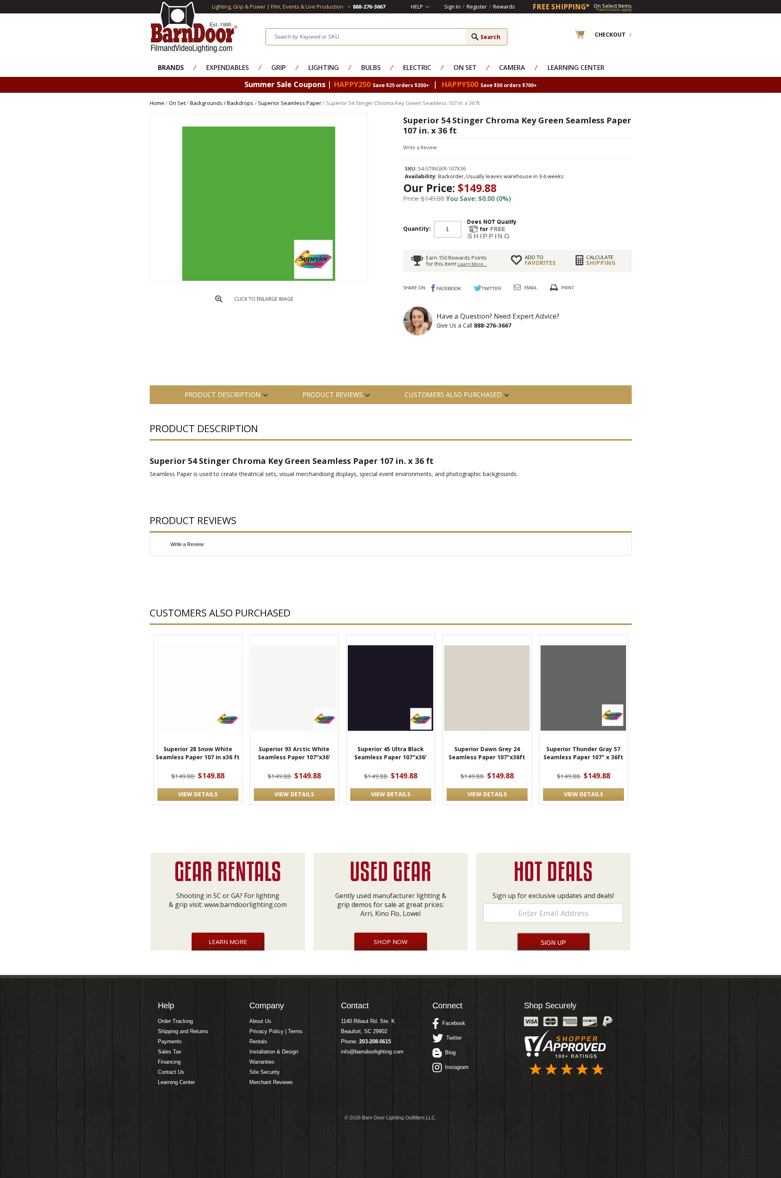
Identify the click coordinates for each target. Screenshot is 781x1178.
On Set (465, 67)
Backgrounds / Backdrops (221, 103)
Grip (278, 67)
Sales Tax (169, 1052)
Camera (512, 67)
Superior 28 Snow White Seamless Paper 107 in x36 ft (198, 753)
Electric (417, 67)
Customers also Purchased (453, 394)
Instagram (455, 1067)
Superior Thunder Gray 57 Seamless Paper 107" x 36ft (583, 753)
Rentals (258, 1041)
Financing (169, 1062)
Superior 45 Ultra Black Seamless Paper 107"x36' (390, 753)
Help (417, 6)
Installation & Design (273, 1052)
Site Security (264, 1072)
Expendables (227, 67)
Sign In (452, 6)
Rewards (504, 6)
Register (477, 6)
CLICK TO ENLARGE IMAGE (263, 298)
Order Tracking (175, 1021)
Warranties (262, 1062)
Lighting (323, 67)
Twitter (452, 1038)
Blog (449, 1052)
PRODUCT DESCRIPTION (223, 394)
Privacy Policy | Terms (276, 1031)
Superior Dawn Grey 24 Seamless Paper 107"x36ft (487, 753)
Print (567, 287)
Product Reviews (333, 394)
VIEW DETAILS (198, 794)
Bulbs (371, 67)
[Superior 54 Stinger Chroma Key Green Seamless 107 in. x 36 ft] (259, 278)
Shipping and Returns (183, 1031)
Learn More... (472, 264)
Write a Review (419, 147)
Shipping (601, 260)
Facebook (452, 1023)
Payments (170, 1041)
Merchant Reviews (271, 1082)
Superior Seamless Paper (289, 103)
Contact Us (171, 1072)
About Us (260, 1021)
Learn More (228, 942)
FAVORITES (540, 260)
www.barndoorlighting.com (245, 904)
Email (530, 287)
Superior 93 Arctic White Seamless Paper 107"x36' (294, 753)
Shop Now (391, 942)
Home (157, 103)
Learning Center (576, 67)
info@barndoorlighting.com (372, 1052)
